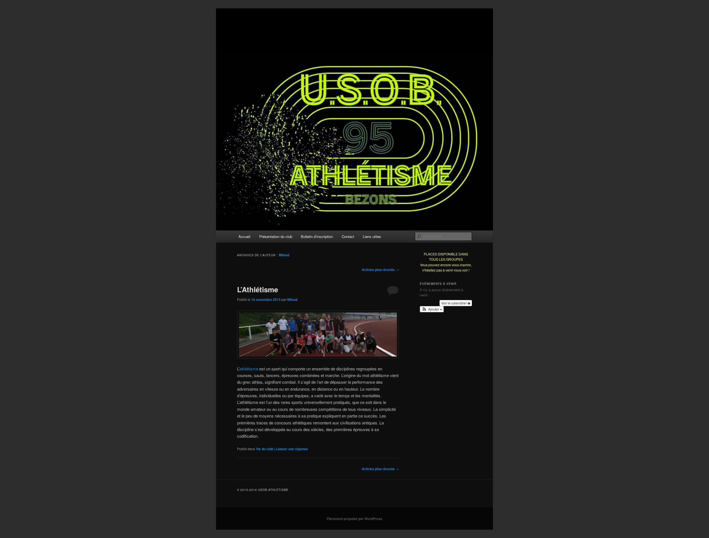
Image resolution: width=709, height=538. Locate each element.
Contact (348, 236)
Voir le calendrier (454, 303)
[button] (431, 309)
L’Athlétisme (257, 289)
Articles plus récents (380, 269)
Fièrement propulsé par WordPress (354, 518)
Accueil (244, 236)
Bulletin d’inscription (317, 236)
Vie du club (264, 448)
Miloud (284, 254)
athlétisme (249, 369)
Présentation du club (275, 236)
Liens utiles (372, 236)
